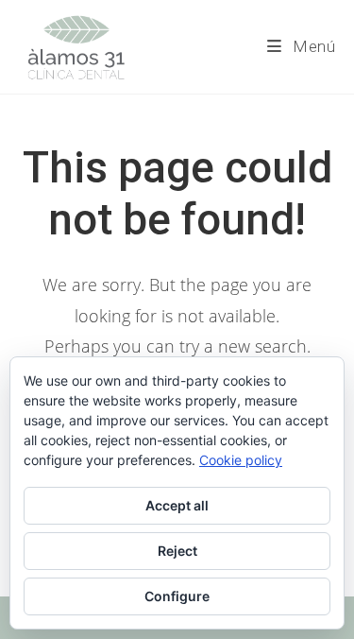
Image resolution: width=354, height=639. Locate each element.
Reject (177, 551)
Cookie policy (240, 460)
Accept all (177, 505)
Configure (177, 596)
